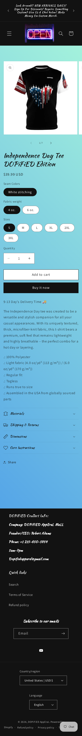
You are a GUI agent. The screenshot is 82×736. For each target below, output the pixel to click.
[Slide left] (31, 143)
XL (51, 228)
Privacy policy (46, 727)
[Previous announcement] (8, 10)
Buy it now (41, 287)
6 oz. (30, 210)
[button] (9, 33)
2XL (67, 228)
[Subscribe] (63, 633)
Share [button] (12, 462)
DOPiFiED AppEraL (39, 721)
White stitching (20, 192)
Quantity (9, 248)
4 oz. (12, 210)
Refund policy (19, 605)
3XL (11, 238)
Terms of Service (21, 595)
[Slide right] (51, 143)
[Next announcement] (74, 10)
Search (14, 584)
